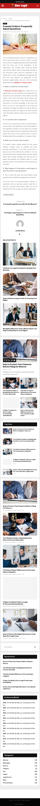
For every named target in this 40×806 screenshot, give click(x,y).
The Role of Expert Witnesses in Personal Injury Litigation (28, 392)
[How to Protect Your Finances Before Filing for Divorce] (20, 350)
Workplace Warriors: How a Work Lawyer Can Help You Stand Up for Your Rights (20, 330)
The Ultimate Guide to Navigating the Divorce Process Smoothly (11, 392)
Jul (23, 718)
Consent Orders (8, 194)
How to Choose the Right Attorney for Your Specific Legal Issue (27, 412)
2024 (4, 713)
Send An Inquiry (20, 2)
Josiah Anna (7, 31)
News (4, 780)
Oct (31, 718)
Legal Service (7, 777)
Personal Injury (8, 783)
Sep (29, 713)
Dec (4, 726)
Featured (6, 768)
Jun (21, 702)
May (18, 702)
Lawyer (5, 23)
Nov (34, 708)
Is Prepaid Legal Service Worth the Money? (20, 204)
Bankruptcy (6, 763)
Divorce (5, 766)
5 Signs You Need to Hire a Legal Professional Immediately (10, 412)
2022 (4, 723)
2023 (4, 718)
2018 (4, 744)
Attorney (5, 760)
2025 (4, 708)
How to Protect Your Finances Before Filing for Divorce (17, 365)
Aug (26, 713)
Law (4, 771)
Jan (8, 702)
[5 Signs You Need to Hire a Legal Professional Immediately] (11, 402)
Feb (10, 702)
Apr (16, 702)
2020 (4, 733)
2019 (4, 738)
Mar (13, 702)
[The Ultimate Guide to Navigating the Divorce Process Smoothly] (11, 383)
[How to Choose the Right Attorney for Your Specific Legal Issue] (28, 402)
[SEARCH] (35, 647)
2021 (4, 728)
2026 (4, 702)
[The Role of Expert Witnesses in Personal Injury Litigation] (28, 383)
